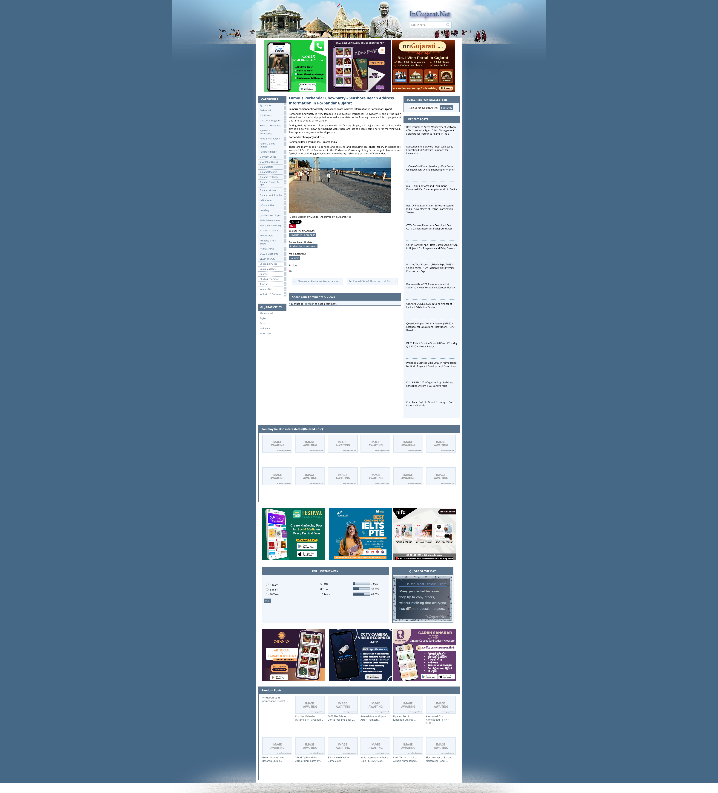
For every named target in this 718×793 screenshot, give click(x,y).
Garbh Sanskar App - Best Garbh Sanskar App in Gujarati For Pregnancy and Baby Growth (432, 246)
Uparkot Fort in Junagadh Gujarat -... (404, 718)
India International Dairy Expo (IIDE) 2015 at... (374, 759)
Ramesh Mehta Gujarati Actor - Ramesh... (373, 718)
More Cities (266, 333)
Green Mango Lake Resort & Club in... (273, 759)
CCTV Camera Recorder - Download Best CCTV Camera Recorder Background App (429, 226)
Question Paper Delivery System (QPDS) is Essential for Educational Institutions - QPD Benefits (430, 327)
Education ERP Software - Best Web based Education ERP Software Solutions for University (429, 150)
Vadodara (265, 328)
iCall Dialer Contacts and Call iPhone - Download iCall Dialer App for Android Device (431, 187)
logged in (309, 303)
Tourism (294, 258)
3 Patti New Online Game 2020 (338, 759)
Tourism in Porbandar (302, 234)
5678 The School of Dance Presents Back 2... (341, 718)
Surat (263, 323)
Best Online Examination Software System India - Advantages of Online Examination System (430, 209)
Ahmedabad (266, 313)
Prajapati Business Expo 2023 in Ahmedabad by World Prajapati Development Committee (431, 364)
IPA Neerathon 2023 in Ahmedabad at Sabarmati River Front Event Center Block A (430, 285)
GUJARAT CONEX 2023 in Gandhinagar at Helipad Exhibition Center (429, 305)
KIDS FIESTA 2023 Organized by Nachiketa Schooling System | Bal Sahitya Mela (429, 384)
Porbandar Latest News (303, 246)
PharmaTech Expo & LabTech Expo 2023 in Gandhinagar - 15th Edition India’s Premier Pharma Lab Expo (430, 268)
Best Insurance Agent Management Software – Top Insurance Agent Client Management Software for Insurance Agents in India (431, 130)
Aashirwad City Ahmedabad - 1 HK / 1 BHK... (438, 720)
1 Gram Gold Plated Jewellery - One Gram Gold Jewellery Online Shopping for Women (430, 168)
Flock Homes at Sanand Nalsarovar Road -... (439, 759)
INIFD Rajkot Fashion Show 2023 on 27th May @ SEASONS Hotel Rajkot (431, 344)
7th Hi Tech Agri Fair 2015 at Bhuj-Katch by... (308, 759)
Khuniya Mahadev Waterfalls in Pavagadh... (309, 718)
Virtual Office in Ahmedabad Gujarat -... (275, 699)
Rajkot (263, 318)
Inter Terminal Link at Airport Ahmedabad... (405, 759)
